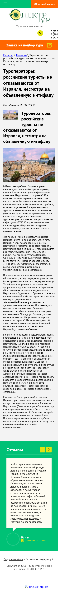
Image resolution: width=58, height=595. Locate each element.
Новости (21, 55)
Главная (8, 55)
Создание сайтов (13, 559)
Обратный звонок (44, 4)
